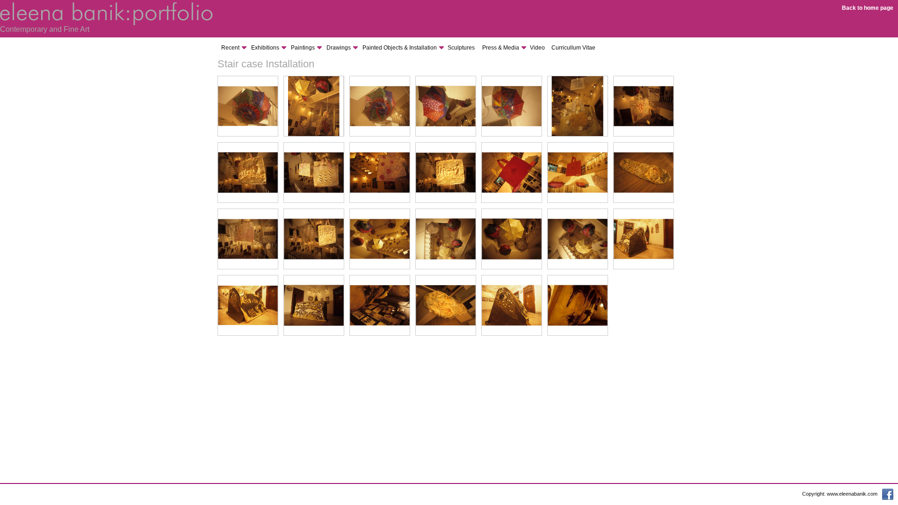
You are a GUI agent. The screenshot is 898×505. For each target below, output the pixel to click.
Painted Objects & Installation (399, 47)
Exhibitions (265, 47)
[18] (445, 267)
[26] (511, 334)
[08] (247, 201)
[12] (511, 201)
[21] (643, 267)
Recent (230, 47)
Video (537, 47)
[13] (577, 201)
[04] (445, 134)
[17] (379, 267)
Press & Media (500, 47)
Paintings (303, 47)
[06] (577, 134)
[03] (379, 134)
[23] (313, 334)
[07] (643, 134)
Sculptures (461, 47)
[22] (247, 334)
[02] (313, 134)
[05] (511, 134)
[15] (247, 267)
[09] (313, 201)
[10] (379, 201)
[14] (643, 201)
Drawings (338, 47)
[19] (511, 267)
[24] (379, 334)
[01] (247, 134)
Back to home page (867, 8)
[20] (577, 267)
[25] (445, 334)
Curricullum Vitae (573, 47)
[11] (445, 201)
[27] (577, 334)
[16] (313, 267)
